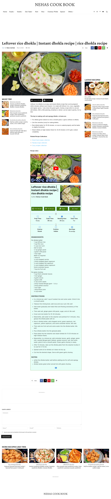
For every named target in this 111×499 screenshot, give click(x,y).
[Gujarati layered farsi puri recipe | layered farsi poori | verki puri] (88, 116)
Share (63, 209)
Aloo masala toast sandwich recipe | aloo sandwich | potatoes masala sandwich (18, 114)
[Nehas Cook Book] (3, 48)
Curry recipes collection (39, 145)
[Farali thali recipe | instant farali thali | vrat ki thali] (97, 88)
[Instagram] (97, 11)
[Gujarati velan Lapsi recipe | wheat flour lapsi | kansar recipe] (88, 107)
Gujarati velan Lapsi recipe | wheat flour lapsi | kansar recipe (100, 108)
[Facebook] (94, 11)
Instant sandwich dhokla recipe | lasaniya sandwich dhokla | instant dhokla (18, 105)
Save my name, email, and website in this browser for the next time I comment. (20, 432)
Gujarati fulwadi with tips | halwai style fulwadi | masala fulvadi (18, 132)
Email (76, 209)
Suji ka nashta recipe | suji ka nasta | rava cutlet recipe (19, 122)
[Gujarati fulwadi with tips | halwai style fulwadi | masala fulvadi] (5, 131)
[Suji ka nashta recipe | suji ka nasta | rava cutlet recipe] (5, 122)
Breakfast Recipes (15, 101)
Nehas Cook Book (11, 47)
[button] (106, 11)
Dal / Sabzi (88, 96)
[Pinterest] (100, 11)
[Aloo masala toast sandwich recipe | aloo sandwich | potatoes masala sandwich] (5, 113)
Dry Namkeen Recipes (16, 128)
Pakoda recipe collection (39, 143)
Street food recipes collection (41, 140)
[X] (96, 47)
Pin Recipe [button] (50, 209)
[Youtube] (103, 11)
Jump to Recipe (37, 100)
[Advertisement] (55, 26)
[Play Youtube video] (55, 168)
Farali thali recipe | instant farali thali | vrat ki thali (96, 99)
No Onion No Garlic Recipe (18, 119)
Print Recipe (48, 100)
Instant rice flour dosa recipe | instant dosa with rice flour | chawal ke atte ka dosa (100, 136)
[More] (107, 47)
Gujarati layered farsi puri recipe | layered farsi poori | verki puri (100, 117)
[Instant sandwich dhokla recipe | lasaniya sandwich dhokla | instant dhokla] (5, 104)
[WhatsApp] (103, 47)
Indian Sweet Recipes (98, 104)
